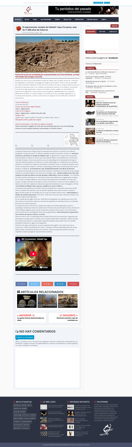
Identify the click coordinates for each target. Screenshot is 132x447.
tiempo (57, 19)
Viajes (35, 19)
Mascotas (67, 19)
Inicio (18, 19)
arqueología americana (21, 415)
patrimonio (17, 428)
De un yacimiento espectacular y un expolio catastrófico (107, 122)
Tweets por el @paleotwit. (93, 64)
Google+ (48, 284)
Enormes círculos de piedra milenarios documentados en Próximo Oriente (38, 128)
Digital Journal (25, 109)
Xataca (17, 109)
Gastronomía (46, 19)
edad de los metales (20, 408)
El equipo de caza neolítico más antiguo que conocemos (83, 427)
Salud (27, 19)
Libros (103, 19)
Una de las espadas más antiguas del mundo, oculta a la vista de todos (83, 407)
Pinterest (74, 284)
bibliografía (25, 428)
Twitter (35, 284)
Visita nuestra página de (101, 58)
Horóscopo (79, 19)
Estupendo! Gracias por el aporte (95, 81)
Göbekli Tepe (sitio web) (38, 113)
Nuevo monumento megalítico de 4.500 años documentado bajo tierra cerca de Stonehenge (44, 126)
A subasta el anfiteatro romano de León (107, 131)
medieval (33, 415)
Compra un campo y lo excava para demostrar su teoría (56, 420)
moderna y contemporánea (22, 421)
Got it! (107, 3)
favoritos (26, 425)
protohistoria (18, 425)
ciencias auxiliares (29, 418)
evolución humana (19, 412)
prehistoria (17, 405)
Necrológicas (92, 19)
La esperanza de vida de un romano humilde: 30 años (56, 426)
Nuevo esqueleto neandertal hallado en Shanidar (81, 420)
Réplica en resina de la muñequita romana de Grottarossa (81, 433)
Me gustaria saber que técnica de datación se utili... (101, 86)
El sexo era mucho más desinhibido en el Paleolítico (56, 412)
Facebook (22, 284)
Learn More (98, 3)
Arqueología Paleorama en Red (60, 445)
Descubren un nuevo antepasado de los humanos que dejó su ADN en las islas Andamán (56, 434)
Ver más (116, 96)
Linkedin (61, 284)
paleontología (18, 418)
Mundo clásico (26, 405)
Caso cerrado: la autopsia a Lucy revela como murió (56, 406)
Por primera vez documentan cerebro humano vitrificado (106, 113)
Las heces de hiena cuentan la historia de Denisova (106, 141)
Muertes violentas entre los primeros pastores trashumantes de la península (106, 104)
